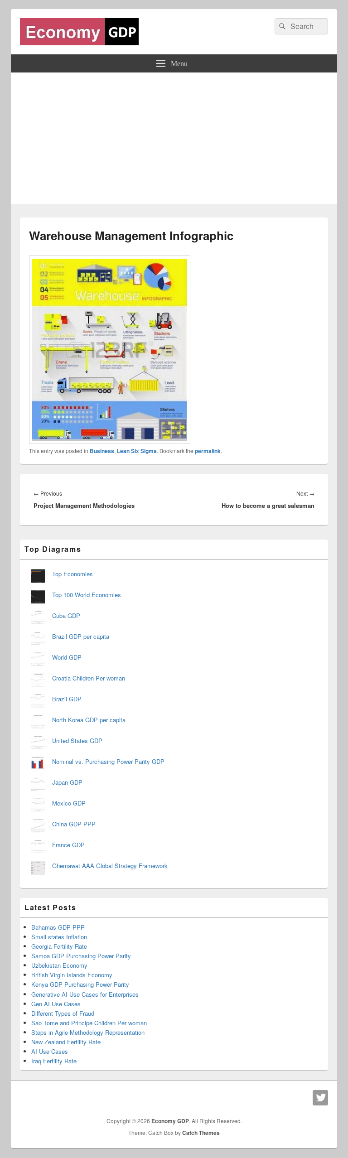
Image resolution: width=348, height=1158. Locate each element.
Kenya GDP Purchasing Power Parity (80, 984)
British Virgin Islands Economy (71, 974)
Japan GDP (67, 782)
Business (102, 451)
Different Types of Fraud (62, 1013)
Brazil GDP (67, 699)
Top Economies (72, 573)
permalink (208, 451)
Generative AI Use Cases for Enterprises (85, 994)
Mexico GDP (69, 803)
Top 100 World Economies (86, 594)
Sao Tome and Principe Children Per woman (89, 1022)
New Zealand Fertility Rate (66, 1041)
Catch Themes (201, 1133)
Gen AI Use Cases (56, 1003)
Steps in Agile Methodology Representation (88, 1032)
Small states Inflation (59, 936)
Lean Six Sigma (137, 451)
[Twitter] (320, 1097)
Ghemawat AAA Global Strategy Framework (110, 865)
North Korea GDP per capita (89, 719)
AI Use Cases (49, 1051)
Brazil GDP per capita (80, 636)
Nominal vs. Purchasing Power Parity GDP (108, 761)
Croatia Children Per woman (88, 678)
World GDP (67, 657)
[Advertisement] (174, 140)
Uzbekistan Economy (59, 965)
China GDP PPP (74, 824)
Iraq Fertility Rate (54, 1061)
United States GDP (77, 740)
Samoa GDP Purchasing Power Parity (81, 955)
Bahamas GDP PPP (58, 927)
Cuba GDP (66, 615)
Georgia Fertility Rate (59, 946)
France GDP (68, 844)
